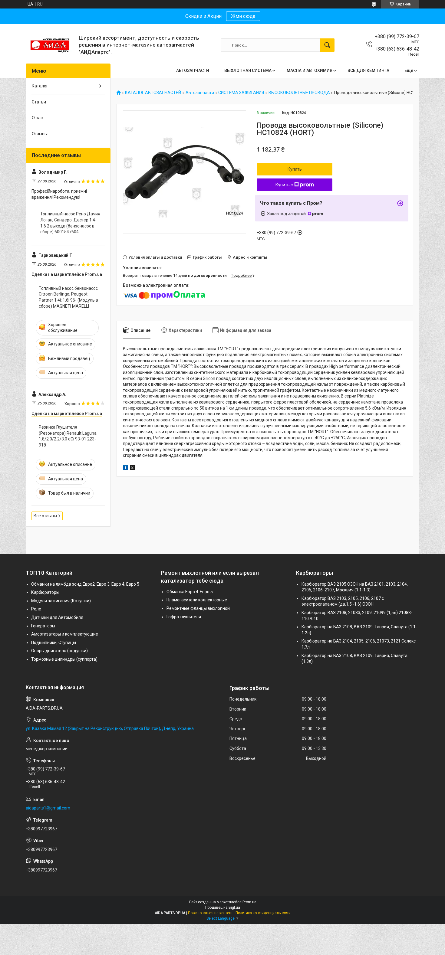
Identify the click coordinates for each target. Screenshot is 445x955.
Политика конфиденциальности (263, 913)
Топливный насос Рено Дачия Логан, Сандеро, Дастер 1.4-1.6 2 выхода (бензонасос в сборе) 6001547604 (70, 222)
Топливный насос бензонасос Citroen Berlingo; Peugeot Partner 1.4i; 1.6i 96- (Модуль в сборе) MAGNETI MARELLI (68, 297)
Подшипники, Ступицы (53, 642)
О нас (37, 117)
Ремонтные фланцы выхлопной (198, 608)
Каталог (40, 85)
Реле (36, 609)
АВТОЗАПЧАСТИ (192, 70)
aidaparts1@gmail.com (48, 808)
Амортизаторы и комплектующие (64, 634)
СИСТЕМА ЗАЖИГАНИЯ (241, 92)
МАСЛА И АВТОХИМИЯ (309, 70)
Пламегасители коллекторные (196, 599)
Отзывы (40, 133)
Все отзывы (45, 515)
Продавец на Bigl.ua (222, 907)
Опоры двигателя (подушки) (59, 650)
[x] (132, 468)
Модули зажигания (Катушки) (61, 600)
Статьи (39, 102)
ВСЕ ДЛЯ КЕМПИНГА (368, 70)
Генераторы (43, 625)
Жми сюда (243, 16)
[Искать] (327, 45)
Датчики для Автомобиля (57, 617)
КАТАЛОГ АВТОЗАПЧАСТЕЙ (153, 92)
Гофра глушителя (183, 616)
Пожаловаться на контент (210, 913)
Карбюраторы (45, 592)
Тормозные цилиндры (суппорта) (64, 659)
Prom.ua (249, 902)
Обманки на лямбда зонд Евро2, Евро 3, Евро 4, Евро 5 (85, 584)
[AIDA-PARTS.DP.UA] (50, 45)
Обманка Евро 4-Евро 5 (189, 591)
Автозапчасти (200, 92)
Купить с (284, 184)
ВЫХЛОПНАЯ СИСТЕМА (248, 70)
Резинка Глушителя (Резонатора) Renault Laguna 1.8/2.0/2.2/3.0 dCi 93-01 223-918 (68, 436)
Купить (295, 169)
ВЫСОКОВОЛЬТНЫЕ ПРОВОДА (299, 92)
